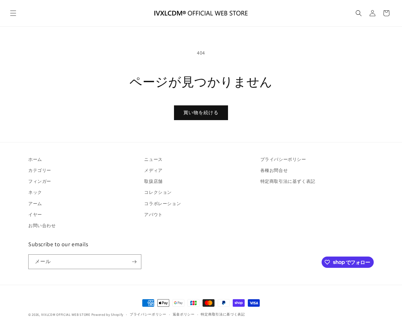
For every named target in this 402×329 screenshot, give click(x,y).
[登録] (134, 261)
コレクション (158, 192)
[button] (13, 13)
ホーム (35, 159)
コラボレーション (162, 203)
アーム (35, 203)
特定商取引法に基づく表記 (223, 314)
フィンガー (39, 181)
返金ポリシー (184, 314)
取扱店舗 (153, 181)
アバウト (153, 214)
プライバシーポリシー (283, 159)
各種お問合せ (274, 170)
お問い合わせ (42, 225)
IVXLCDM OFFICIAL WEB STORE (65, 314)
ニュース (153, 159)
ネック (35, 192)
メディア (153, 170)
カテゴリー (39, 170)
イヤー (35, 214)
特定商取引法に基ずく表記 (287, 181)
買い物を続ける (201, 112)
